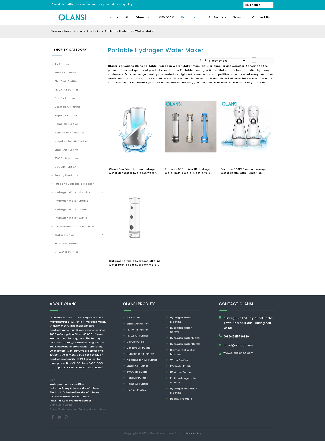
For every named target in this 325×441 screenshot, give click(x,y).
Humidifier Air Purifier (69, 132)
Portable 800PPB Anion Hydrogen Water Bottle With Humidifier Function (244, 171)
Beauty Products (66, 175)
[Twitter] (59, 417)
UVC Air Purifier (65, 167)
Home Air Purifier (66, 124)
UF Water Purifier (66, 252)
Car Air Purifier (65, 98)
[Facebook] (53, 417)
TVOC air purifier (66, 158)
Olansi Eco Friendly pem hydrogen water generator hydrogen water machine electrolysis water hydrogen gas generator (133, 171)
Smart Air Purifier (67, 72)
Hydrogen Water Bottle (71, 218)
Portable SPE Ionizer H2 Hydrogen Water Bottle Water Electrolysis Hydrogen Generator (188, 171)
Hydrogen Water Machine (72, 192)
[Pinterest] (66, 417)
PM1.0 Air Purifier (66, 81)
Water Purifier (64, 235)
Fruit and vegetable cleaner (74, 184)
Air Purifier (62, 64)
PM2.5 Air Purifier (66, 89)
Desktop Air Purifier (68, 107)
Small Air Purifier (66, 150)
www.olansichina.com (238, 353)
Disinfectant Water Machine (74, 226)
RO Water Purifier (67, 243)
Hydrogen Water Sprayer (72, 201)
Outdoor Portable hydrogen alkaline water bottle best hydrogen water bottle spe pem (135, 263)
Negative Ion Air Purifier (71, 141)
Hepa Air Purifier (66, 115)
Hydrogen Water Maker (71, 209)
